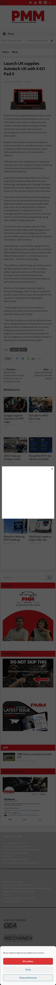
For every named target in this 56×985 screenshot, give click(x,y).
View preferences (28, 977)
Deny (28, 969)
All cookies (28, 961)
